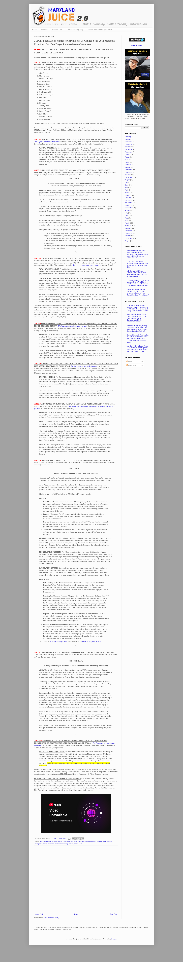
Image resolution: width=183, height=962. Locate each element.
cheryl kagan (47, 841)
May (126, 187)
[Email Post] (69, 838)
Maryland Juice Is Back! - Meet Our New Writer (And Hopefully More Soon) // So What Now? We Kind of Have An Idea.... (137, 348)
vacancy (71, 844)
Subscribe (45, 30)
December (128, 142)
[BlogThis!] (75, 838)
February (128, 137)
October (127, 147)
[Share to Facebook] (80, 838)
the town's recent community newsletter (87, 265)
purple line (51, 844)
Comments (132, 365)
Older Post (113, 914)
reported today (47, 142)
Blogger (113, 939)
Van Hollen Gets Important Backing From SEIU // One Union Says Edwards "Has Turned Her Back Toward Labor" (138, 292)
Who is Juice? (57, 30)
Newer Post (39, 914)
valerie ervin (78, 844)
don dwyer (67, 841)
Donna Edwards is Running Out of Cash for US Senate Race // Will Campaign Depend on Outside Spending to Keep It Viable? (137, 338)
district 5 (60, 841)
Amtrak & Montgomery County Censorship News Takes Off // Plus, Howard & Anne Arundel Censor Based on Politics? (137, 328)
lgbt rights (74, 841)
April (126, 159)
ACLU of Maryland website (91, 641)
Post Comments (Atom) (51, 918)
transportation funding (61, 844)
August (127, 157)
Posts (130, 361)
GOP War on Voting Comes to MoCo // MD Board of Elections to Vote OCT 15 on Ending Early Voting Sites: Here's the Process (137, 308)
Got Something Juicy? (75, 30)
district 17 (55, 841)
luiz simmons (82, 841)
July (126, 182)
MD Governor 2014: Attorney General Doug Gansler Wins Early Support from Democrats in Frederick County (137, 273)
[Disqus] (76, 880)
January (128, 139)
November (128, 144)
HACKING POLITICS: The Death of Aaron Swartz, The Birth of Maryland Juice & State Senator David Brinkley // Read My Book (138, 283)
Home (34, 30)
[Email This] (73, 838)
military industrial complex (94, 841)
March (127, 162)
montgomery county (41, 844)
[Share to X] (78, 838)
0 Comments (62, 838)
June (126, 185)
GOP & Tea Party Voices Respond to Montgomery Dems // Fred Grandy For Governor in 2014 (137, 264)
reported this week (72, 326)
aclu (41, 841)
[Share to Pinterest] (83, 838)
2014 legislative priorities (58, 641)
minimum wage (107, 841)
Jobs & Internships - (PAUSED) (100, 30)
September (129, 177)
